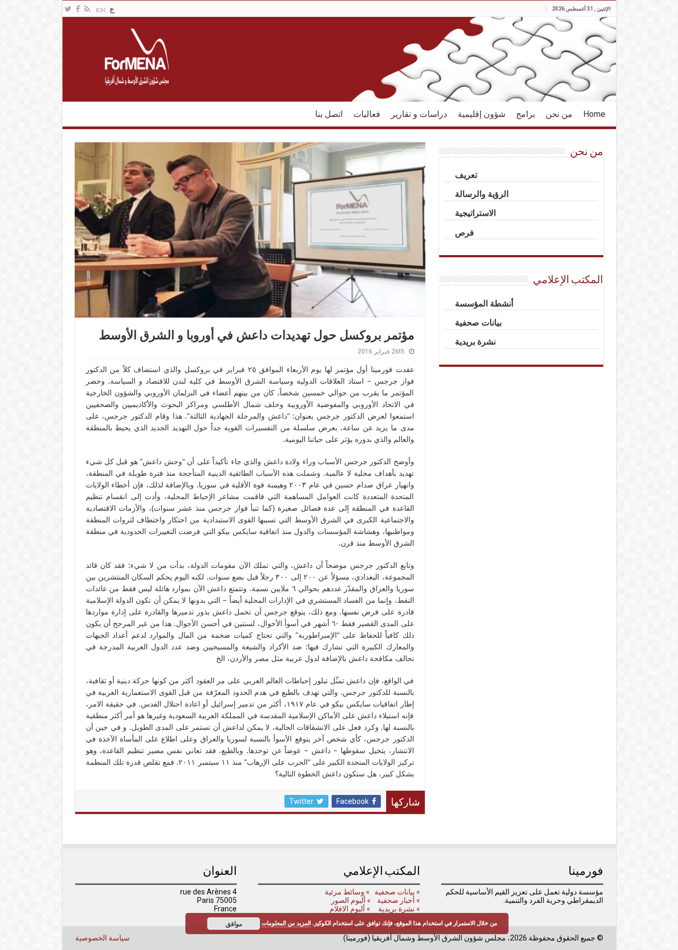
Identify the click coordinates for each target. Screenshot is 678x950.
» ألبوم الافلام (349, 908)
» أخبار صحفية (398, 900)
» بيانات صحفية (396, 892)
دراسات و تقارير (419, 114)
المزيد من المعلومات (286, 923)
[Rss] (87, 9)
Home (594, 114)
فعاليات (366, 114)
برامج (525, 114)
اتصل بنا (329, 114)
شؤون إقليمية (481, 114)
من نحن (559, 114)
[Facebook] (78, 9)
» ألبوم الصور (350, 900)
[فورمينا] (339, 59)
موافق (234, 923)
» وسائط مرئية (346, 892)
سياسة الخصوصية (102, 938)
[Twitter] (68, 9)
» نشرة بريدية (398, 908)
